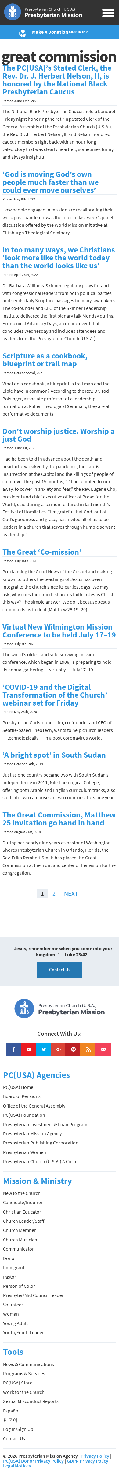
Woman (11, 1314)
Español (11, 1411)
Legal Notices (17, 1466)
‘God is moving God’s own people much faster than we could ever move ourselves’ (50, 182)
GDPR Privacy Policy (87, 1461)
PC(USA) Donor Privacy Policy (33, 1461)
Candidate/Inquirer (23, 1202)
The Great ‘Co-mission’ (41, 552)
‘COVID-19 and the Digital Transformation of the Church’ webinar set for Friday (54, 695)
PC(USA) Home (18, 1087)
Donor (9, 1258)
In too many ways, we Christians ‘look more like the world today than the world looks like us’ (58, 257)
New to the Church (22, 1193)
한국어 (10, 1420)
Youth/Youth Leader (23, 1332)
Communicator (18, 1249)
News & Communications (28, 1364)
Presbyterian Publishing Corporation (40, 1143)
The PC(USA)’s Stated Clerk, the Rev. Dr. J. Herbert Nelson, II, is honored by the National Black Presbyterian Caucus (56, 80)
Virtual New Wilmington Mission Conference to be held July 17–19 (59, 631)
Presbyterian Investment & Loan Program (45, 1124)
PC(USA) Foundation (24, 1115)
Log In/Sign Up (18, 1429)
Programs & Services (24, 1373)
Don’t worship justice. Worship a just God (58, 435)
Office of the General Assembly (34, 1106)
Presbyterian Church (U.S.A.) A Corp (39, 1161)
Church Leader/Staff (23, 1221)
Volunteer (13, 1305)
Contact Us (59, 969)
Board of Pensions (22, 1096)
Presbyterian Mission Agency (32, 1133)
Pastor (9, 1277)
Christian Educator (22, 1212)
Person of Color (19, 1286)
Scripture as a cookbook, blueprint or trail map (45, 360)
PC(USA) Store (17, 1382)
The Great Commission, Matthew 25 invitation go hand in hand (59, 819)
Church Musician (20, 1239)
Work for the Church (24, 1392)
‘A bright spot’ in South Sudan (54, 755)
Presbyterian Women (24, 1152)
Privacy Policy (95, 1456)
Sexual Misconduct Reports (31, 1401)
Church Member (19, 1230)
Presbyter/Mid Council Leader (33, 1295)
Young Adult (15, 1323)
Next (71, 893)
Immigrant (13, 1267)
